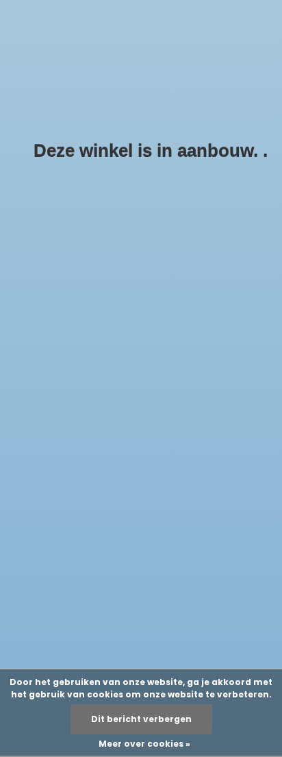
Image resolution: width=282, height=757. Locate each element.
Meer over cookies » (144, 743)
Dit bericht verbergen (141, 719)
